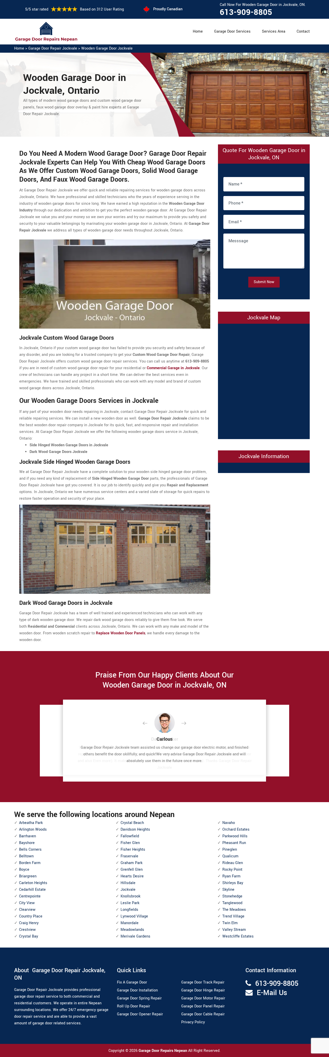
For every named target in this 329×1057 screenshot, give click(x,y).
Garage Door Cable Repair (203, 1014)
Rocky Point (232, 869)
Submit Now (264, 282)
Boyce (24, 869)
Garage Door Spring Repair (139, 998)
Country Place (30, 916)
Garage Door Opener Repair (140, 1014)
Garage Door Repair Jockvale (52, 48)
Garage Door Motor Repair (203, 998)
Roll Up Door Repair (133, 1006)
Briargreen (27, 876)
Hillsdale (128, 883)
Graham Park (131, 863)
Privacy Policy (193, 1022)
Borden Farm (30, 863)
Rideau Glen (232, 863)
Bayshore (27, 843)
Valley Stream (234, 929)
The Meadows (234, 909)
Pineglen (229, 849)
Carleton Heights (33, 883)
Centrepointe (30, 896)
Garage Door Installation (137, 990)
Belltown (26, 856)
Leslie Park (130, 903)
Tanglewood (232, 903)
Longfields (129, 909)
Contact (303, 31)
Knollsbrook (130, 896)
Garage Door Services (232, 31)
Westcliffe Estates (238, 936)
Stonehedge (232, 896)
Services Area (273, 31)
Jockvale (128, 889)
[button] (149, 723)
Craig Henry (29, 923)
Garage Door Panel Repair (203, 1006)
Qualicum (230, 856)
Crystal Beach (132, 823)
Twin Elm (230, 923)
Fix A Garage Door (132, 982)
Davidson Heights (135, 829)
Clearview (27, 909)
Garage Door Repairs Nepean (163, 1050)
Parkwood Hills (235, 836)
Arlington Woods (33, 829)
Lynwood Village (134, 916)
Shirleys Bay (232, 883)
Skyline (228, 889)
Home (198, 31)
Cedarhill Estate (32, 889)
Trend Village (233, 916)
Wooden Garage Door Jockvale (107, 48)
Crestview (27, 929)
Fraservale (129, 856)
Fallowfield (130, 836)
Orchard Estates (236, 829)
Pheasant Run (234, 843)
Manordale (130, 923)
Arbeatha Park (31, 823)
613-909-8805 (246, 12)
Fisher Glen (130, 843)
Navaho (228, 823)
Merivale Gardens (135, 936)
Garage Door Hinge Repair (203, 990)
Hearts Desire (132, 876)
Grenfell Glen (132, 869)
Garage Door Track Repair (202, 982)
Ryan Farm (231, 876)
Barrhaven (27, 836)
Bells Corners (30, 849)
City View (27, 903)
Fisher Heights (133, 849)
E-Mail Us (272, 993)
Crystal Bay (28, 936)
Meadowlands (132, 929)
